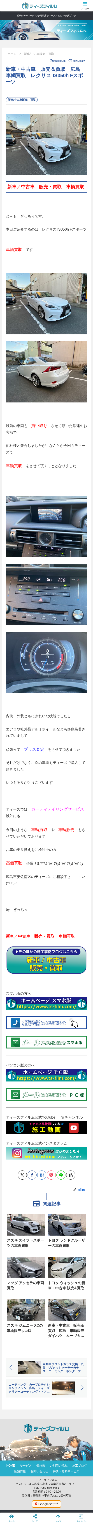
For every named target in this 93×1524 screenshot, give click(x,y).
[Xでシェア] (22, 1175)
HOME (10, 1465)
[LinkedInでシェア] (46, 1059)
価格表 (40, 1465)
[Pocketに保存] (51, 1175)
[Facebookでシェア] (32, 1175)
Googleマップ (48, 1504)
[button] (70, 1175)
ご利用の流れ (58, 1465)
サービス (26, 1465)
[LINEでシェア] (60, 1175)
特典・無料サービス (66, 1471)
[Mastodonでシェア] (22, 1048)
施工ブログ (79, 1465)
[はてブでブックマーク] (41, 1175)
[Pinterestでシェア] (36, 1059)
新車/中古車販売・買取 (22, 99)
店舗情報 (20, 1471)
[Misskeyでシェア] (41, 1048)
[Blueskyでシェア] (32, 1048)
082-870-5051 (50, 1487)
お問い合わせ (39, 1471)
